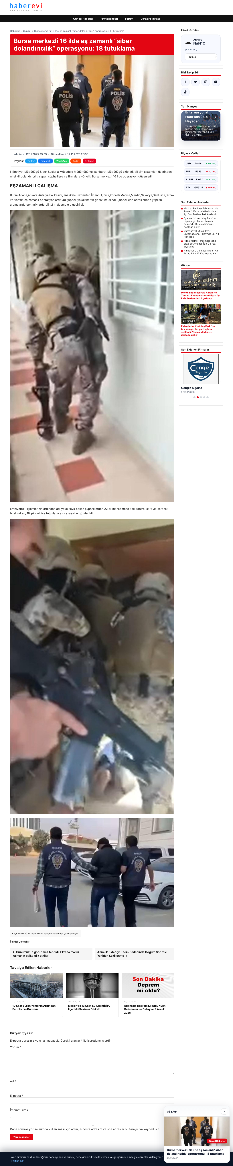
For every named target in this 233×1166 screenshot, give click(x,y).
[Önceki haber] (207, 117)
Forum (129, 18)
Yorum (15, 1047)
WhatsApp (61, 161)
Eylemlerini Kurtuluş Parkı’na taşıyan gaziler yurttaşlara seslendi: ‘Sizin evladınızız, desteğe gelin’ (200, 222)
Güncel (27, 30)
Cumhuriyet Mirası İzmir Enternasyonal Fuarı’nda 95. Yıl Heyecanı (201, 233)
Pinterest (89, 161)
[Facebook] (185, 82)
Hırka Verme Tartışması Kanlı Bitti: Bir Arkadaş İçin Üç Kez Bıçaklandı (200, 243)
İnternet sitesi (19, 1110)
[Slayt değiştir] (194, 397)
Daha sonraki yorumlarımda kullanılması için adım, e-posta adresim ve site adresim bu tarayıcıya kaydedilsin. (85, 1129)
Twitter (31, 161)
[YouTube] (216, 82)
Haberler (15, 30)
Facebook (45, 161)
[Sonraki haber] (215, 117)
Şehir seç (191, 49)
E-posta (16, 1095)
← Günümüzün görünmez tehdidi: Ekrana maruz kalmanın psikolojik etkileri (46, 953)
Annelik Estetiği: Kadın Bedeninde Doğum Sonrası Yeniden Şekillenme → (132, 953)
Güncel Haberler (83, 18)
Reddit (76, 161)
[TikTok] (185, 92)
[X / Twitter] (195, 82)
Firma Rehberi (109, 18)
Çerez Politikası (150, 18)
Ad (13, 1081)
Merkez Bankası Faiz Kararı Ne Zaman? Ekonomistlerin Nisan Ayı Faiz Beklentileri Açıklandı (201, 211)
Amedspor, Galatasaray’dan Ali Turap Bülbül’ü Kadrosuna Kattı (201, 252)
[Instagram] (206, 82)
